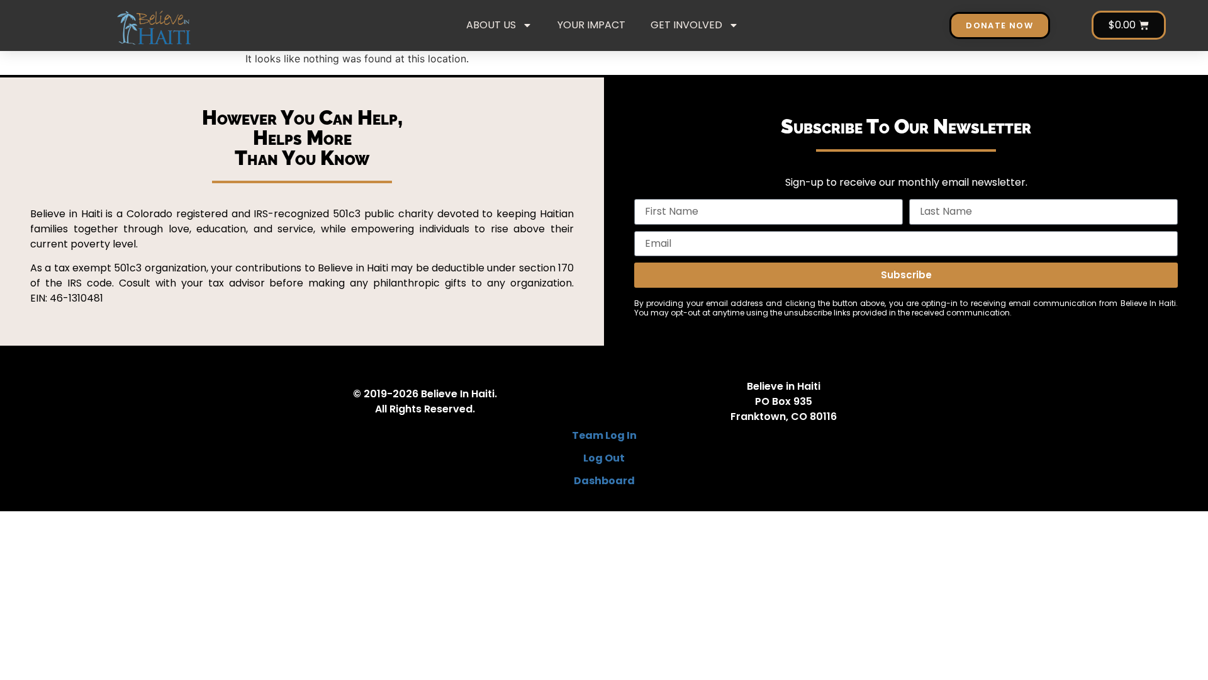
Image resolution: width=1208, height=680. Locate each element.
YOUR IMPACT (591, 25)
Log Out (604, 458)
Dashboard (604, 480)
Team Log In (604, 435)
